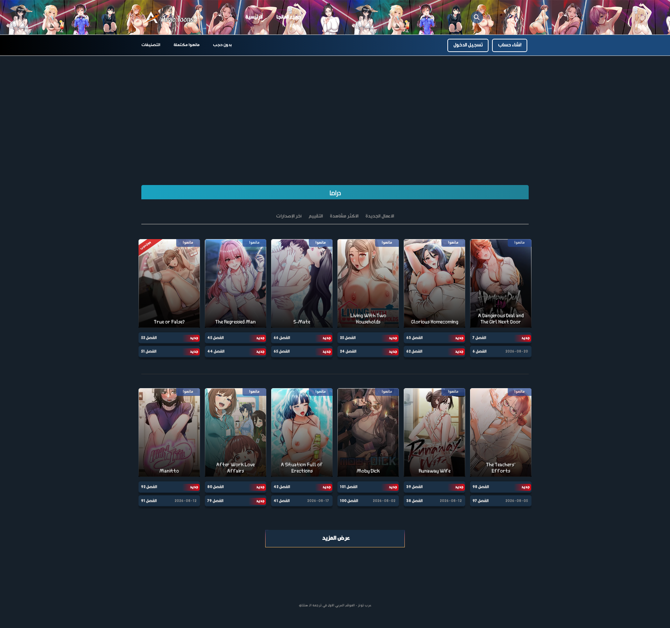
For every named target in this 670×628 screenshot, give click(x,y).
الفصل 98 (480, 486)
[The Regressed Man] (235, 283)
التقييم (315, 216)
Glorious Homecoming (434, 321)
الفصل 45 (215, 337)
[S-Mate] (302, 283)
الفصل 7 (479, 337)
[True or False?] (169, 283)
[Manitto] (169, 432)
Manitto (169, 470)
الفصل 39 (414, 486)
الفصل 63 (414, 337)
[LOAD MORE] (335, 538)
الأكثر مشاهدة (344, 216)
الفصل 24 (348, 351)
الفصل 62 (414, 351)
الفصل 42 (282, 486)
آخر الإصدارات (289, 216)
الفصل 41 (282, 500)
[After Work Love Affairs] (235, 432)
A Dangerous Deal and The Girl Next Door (501, 318)
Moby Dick (368, 470)
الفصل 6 (479, 351)
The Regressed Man (235, 321)
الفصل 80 (215, 486)
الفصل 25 (348, 337)
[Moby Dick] (368, 432)
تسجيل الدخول (468, 45)
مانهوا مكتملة (186, 45)
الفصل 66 (282, 337)
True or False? (169, 321)
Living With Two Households (368, 318)
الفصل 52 (149, 337)
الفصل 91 (149, 500)
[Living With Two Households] (368, 283)
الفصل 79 (215, 500)
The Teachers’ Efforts (501, 467)
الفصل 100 (349, 500)
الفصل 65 (282, 351)
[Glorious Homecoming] (434, 283)
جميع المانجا (288, 17)
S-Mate (301, 321)
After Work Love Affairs (235, 467)
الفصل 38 (414, 500)
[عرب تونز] (169, 17)
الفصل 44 (215, 351)
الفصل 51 (148, 351)
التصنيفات (150, 45)
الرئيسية (253, 17)
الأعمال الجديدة (379, 216)
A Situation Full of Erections (302, 467)
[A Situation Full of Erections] (302, 432)
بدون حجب (222, 45)
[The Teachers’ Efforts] (500, 432)
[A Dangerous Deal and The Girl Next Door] (500, 283)
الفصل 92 (149, 486)
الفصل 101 (348, 486)
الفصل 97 (480, 500)
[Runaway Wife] (434, 432)
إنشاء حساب (509, 45)
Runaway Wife (435, 470)
